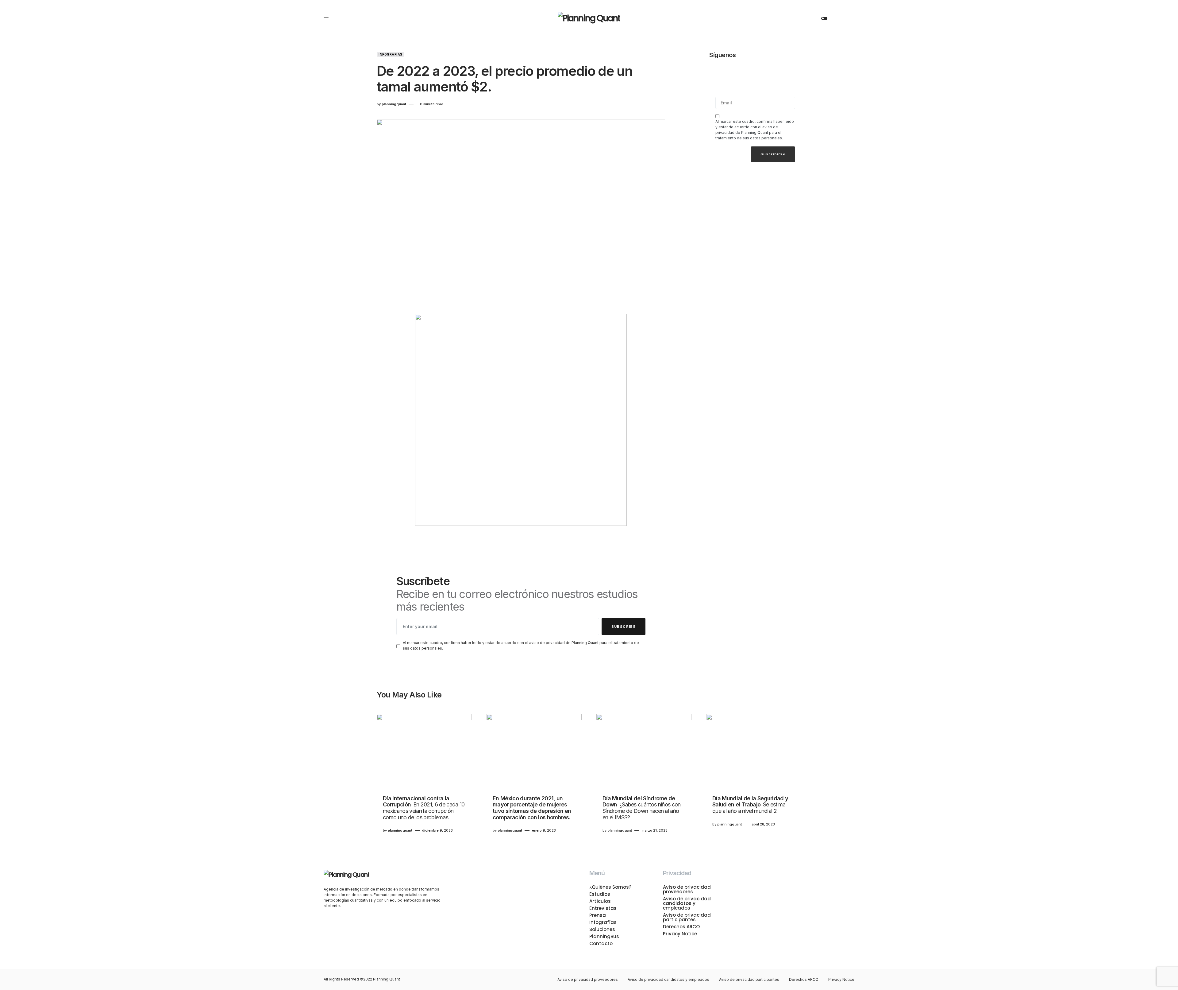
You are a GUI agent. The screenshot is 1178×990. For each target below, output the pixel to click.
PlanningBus (604, 936)
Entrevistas (603, 908)
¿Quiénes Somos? (610, 887)
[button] (326, 18)
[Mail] (719, 72)
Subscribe (623, 626)
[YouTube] (777, 72)
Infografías (390, 54)
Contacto (601, 943)
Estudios (599, 894)
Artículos (600, 901)
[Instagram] (748, 72)
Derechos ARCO (681, 926)
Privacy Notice (680, 933)
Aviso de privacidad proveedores (687, 889)
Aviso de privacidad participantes (687, 917)
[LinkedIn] (791, 72)
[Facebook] (734, 72)
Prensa (597, 915)
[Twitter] (762, 72)
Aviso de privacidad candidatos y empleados (687, 903)
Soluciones (602, 929)
